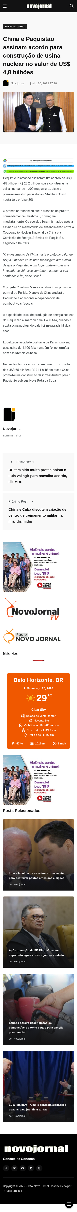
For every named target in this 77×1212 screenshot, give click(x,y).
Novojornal (12, 429)
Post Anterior (25, 462)
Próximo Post (17, 501)
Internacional (15, 26)
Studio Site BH (13, 1190)
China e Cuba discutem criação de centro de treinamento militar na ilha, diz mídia (37, 515)
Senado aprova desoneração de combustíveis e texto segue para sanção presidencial (36, 1027)
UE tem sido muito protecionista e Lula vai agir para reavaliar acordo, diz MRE (37, 476)
